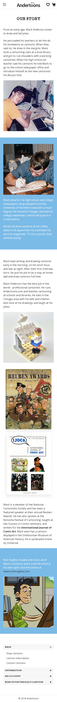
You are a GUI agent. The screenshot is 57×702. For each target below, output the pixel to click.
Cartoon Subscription (17, 658)
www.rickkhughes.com (16, 571)
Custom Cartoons (15, 662)
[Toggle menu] (4, 4)
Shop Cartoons (14, 653)
